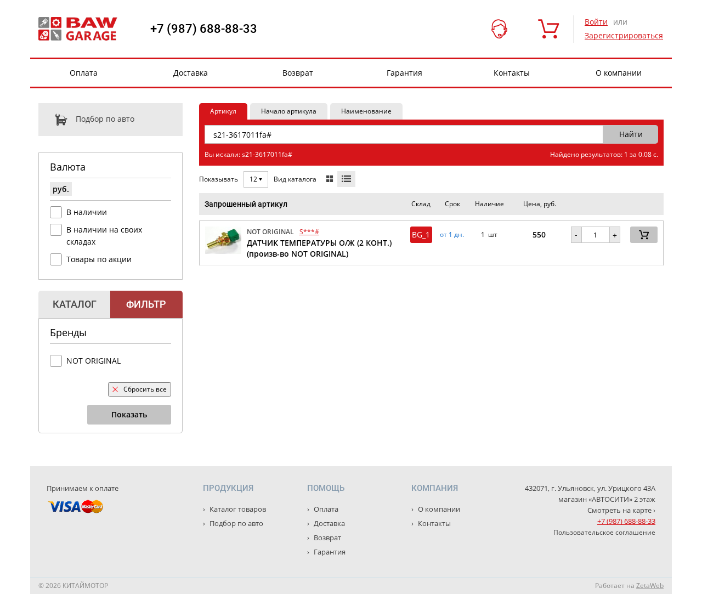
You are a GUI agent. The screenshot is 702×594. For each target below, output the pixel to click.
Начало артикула (288, 111)
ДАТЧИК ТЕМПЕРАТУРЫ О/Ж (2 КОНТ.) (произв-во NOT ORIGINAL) (319, 248)
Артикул (223, 111)
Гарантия (404, 72)
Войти (596, 21)
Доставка (190, 72)
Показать (129, 414)
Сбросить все (145, 389)
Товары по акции (99, 259)
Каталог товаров (237, 509)
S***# (309, 231)
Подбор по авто (105, 119)
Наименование (366, 111)
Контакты (512, 72)
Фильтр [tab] (146, 304)
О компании (619, 72)
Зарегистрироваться (624, 35)
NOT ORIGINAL (93, 360)
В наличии (86, 212)
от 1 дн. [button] (452, 234)
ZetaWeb (650, 585)
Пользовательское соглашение (604, 532)
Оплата (84, 72)
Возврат (297, 72)
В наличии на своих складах (104, 235)
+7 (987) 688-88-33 (203, 29)
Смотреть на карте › (621, 510)
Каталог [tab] (75, 304)
